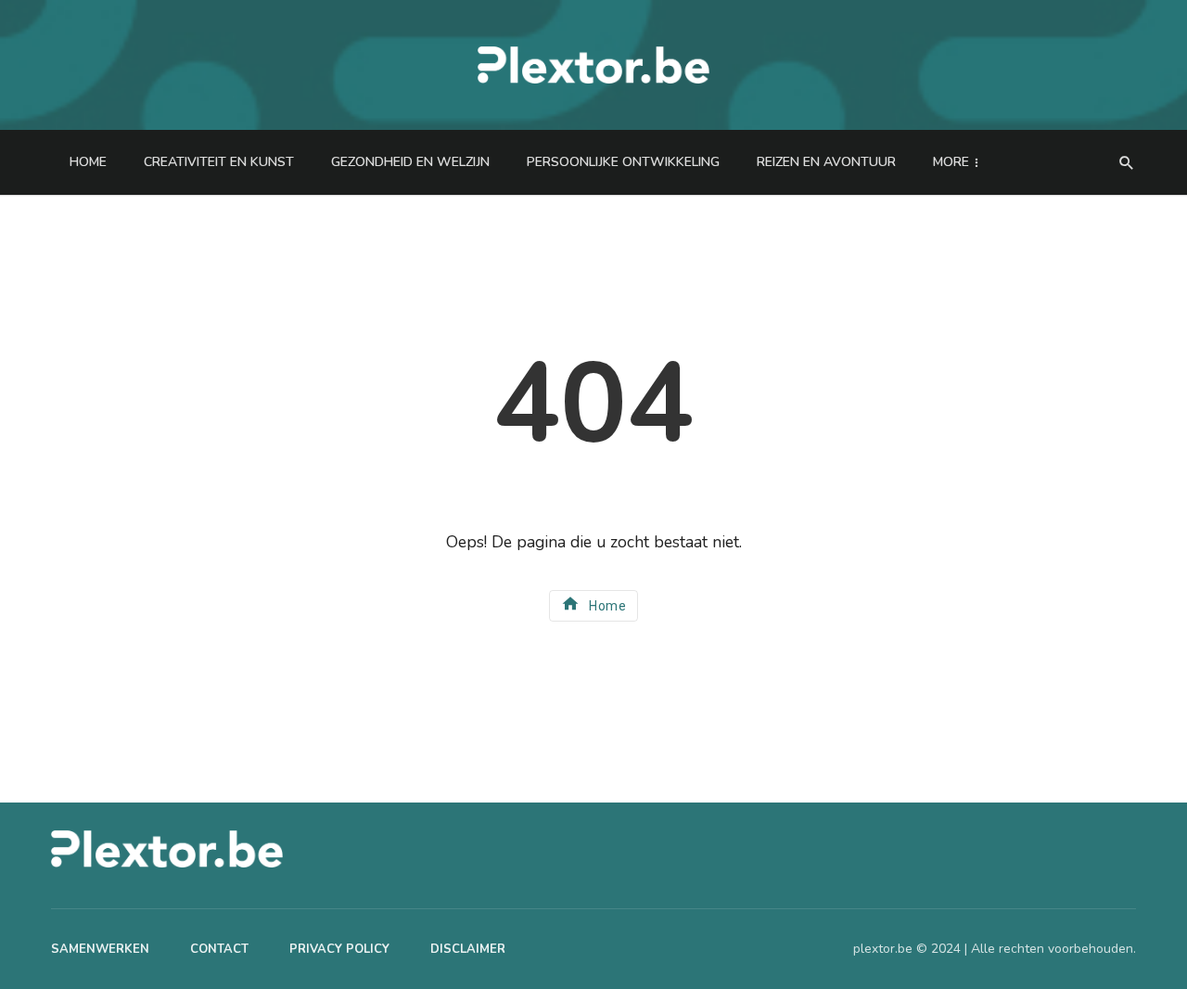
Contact (219, 949)
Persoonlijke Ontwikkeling (623, 162)
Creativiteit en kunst (219, 162)
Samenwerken (100, 949)
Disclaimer (467, 949)
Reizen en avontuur (826, 162)
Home (88, 162)
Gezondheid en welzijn (410, 162)
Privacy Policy (339, 949)
